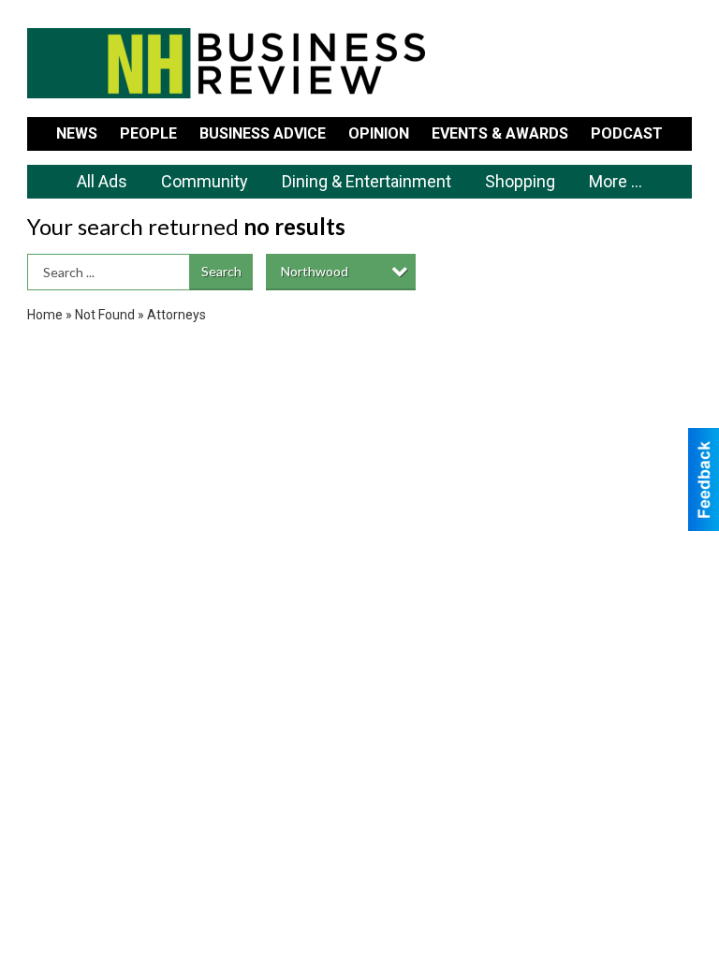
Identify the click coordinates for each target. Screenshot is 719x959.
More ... (615, 181)
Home (45, 314)
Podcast (627, 133)
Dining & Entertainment (366, 181)
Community (204, 181)
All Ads (102, 181)
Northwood (314, 271)
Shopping (520, 181)
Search (221, 271)
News (76, 133)
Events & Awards (500, 133)
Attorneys (176, 314)
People (148, 133)
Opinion (378, 133)
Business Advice (262, 133)
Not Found (105, 314)
